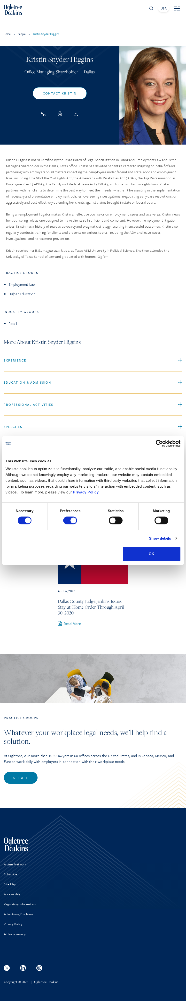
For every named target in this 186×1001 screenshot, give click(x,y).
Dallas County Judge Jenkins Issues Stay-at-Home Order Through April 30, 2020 (91, 607)
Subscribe (10, 874)
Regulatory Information (20, 904)
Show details (160, 538)
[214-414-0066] (43, 114)
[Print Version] (60, 114)
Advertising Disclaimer (19, 914)
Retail (12, 323)
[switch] (70, 520)
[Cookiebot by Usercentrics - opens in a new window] (159, 443)
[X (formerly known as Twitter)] (7, 968)
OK (151, 554)
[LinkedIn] (23, 968)
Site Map (10, 884)
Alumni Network (15, 864)
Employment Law (22, 284)
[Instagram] (39, 968)
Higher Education (22, 293)
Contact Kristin (60, 93)
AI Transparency (15, 934)
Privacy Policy (86, 492)
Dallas (89, 72)
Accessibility (12, 894)
